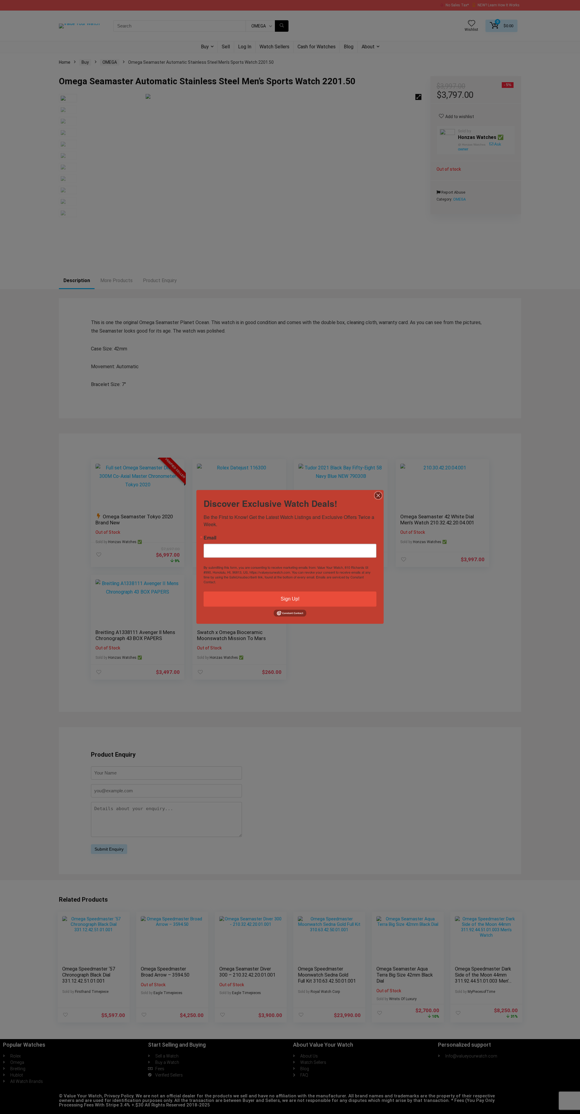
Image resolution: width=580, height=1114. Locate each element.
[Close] (378, 495)
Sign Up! (290, 598)
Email (210, 537)
